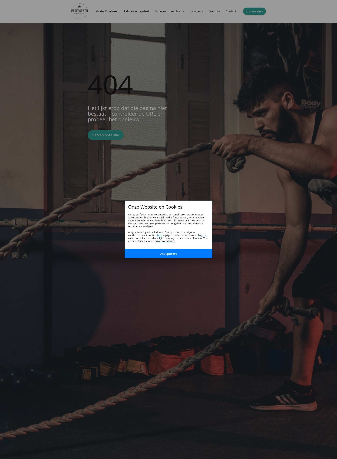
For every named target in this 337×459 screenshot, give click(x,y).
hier (159, 235)
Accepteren (168, 253)
